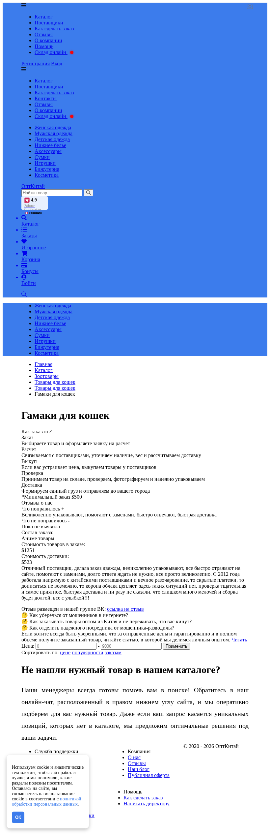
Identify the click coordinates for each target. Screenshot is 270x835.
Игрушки (45, 163)
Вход (56, 63)
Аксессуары (48, 151)
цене (65, 652)
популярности (87, 652)
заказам (113, 652)
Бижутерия (47, 169)
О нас (134, 757)
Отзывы (44, 34)
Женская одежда (53, 127)
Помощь (44, 46)
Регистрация (35, 63)
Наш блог (138, 769)
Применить (176, 646)
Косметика (47, 175)
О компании (48, 40)
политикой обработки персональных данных (46, 801)
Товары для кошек (55, 388)
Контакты (46, 98)
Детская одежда (52, 139)
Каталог (44, 16)
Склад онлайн (51, 52)
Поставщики (49, 22)
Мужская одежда (53, 133)
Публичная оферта (149, 775)
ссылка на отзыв (125, 609)
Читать (239, 639)
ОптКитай (33, 186)
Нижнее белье (50, 145)
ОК (18, 817)
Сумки (42, 157)
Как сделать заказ (54, 28)
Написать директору (146, 803)
